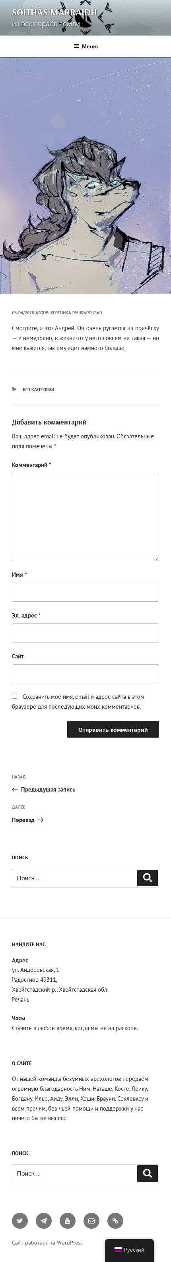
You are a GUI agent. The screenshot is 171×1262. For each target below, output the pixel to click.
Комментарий (31, 464)
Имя (19, 574)
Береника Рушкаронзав (76, 313)
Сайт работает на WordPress (47, 1242)
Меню (90, 46)
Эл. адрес (26, 615)
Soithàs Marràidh (54, 12)
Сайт (17, 656)
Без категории (38, 389)
